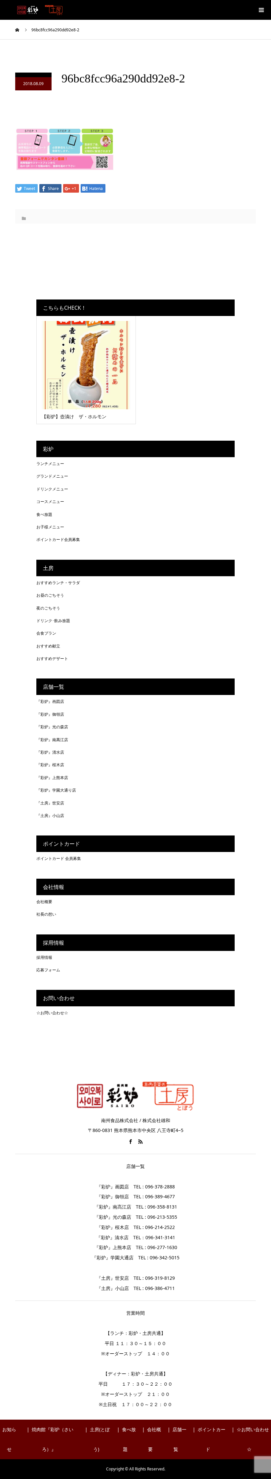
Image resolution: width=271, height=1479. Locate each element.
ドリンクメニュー (52, 489)
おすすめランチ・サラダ (58, 582)
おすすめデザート (52, 658)
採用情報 (44, 957)
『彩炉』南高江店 (52, 739)
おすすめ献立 (48, 646)
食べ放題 (44, 514)
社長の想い (46, 914)
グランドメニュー (52, 476)
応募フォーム (48, 970)
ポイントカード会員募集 (58, 539)
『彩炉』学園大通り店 (56, 790)
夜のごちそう (48, 608)
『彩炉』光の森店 (52, 727)
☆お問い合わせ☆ (52, 1013)
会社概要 (44, 901)
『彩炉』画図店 (50, 701)
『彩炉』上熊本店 (52, 777)
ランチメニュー (50, 463)
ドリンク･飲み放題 (53, 620)
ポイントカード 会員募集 (58, 858)
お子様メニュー (50, 527)
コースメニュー (50, 501)
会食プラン (46, 633)
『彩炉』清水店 (50, 752)
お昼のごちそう (50, 595)
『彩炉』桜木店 (50, 765)
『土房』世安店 (50, 803)
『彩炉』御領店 (50, 714)
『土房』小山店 (50, 815)
